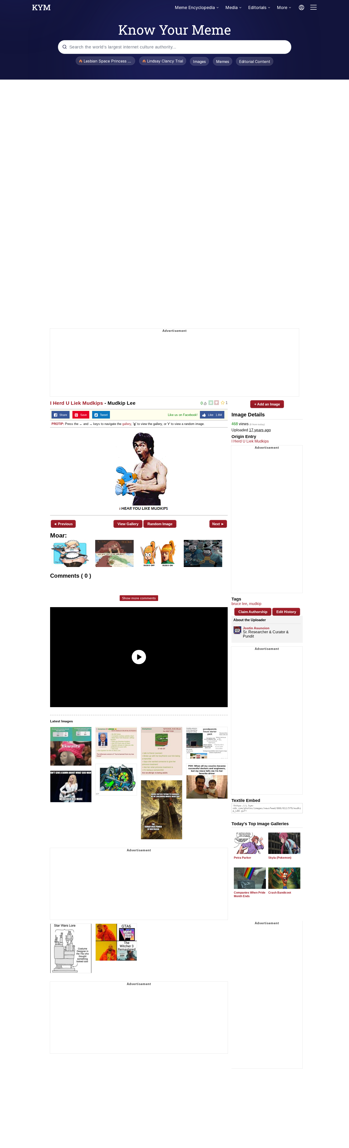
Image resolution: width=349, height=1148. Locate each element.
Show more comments (139, 598)
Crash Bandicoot (279, 892)
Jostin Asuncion (256, 628)
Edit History (286, 612)
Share (62, 415)
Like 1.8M (214, 415)
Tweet (103, 415)
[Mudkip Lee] (139, 471)
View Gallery (128, 524)
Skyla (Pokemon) (279, 857)
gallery (126, 424)
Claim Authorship (252, 612)
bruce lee (239, 604)
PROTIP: (58, 424)
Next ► (218, 524)
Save (82, 415)
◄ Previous (63, 524)
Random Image (159, 524)
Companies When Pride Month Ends (249, 894)
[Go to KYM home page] (41, 8)
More (282, 7)
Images (199, 61)
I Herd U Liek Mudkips (76, 403)
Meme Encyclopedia (195, 7)
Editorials (257, 7)
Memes (222, 61)
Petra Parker (242, 857)
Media (231, 7)
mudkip (255, 604)
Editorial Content (254, 61)
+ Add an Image (267, 404)
